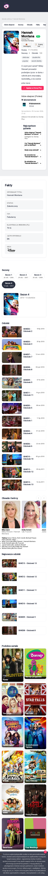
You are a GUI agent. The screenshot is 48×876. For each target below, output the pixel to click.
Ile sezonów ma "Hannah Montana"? (31, 156)
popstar (25, 61)
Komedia (24, 41)
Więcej (31, 106)
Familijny (31, 41)
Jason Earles (6, 545)
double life (36, 57)
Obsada (29, 25)
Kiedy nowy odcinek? (32, 150)
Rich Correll (21, 538)
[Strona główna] (6, 6)
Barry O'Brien (12, 538)
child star (26, 57)
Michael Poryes (31, 538)
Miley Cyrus (6, 530)
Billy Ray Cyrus (7, 546)
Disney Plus (25, 39)
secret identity (36, 61)
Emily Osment (26, 530)
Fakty (38, 25)
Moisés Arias (6, 548)
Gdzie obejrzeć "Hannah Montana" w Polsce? (33, 133)
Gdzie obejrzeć (9, 25)
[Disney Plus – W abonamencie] (24, 104)
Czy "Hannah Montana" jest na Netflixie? (32, 144)
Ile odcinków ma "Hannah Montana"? (31, 162)
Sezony (20, 25)
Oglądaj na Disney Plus (32, 88)
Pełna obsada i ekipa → (10, 540)
